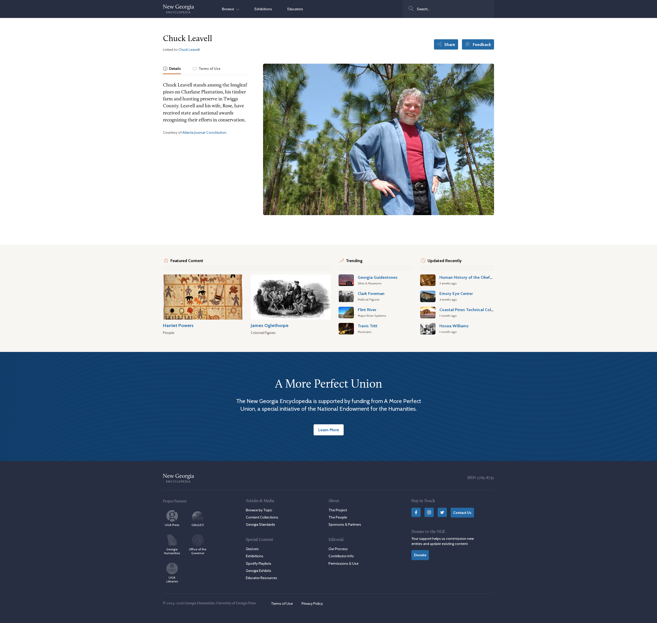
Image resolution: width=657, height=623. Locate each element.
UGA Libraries (172, 579)
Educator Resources (261, 578)
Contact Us (462, 512)
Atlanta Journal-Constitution (204, 132)
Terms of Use (282, 603)
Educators (295, 9)
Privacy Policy (312, 603)
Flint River (367, 309)
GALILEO (197, 525)
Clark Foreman (371, 293)
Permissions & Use (343, 563)
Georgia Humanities (172, 551)
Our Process (338, 549)
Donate (420, 555)
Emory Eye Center (456, 293)
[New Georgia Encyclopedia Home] (178, 9)
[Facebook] (416, 512)
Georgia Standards (260, 524)
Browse (229, 9)
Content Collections (262, 517)
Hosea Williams (454, 325)
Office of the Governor (197, 551)
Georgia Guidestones (378, 277)
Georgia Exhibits (258, 570)
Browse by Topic (259, 510)
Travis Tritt (368, 325)
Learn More (328, 429)
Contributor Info (341, 556)
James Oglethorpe (269, 325)
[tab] (172, 69)
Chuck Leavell (189, 49)
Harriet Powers (178, 325)
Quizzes (252, 549)
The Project (337, 510)
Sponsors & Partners (344, 524)
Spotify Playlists (258, 563)
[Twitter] (442, 512)
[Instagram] (429, 512)
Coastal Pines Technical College (469, 309)
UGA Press (172, 525)
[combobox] (448, 9)
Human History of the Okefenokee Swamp (479, 277)
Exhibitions (263, 9)
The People (337, 517)
